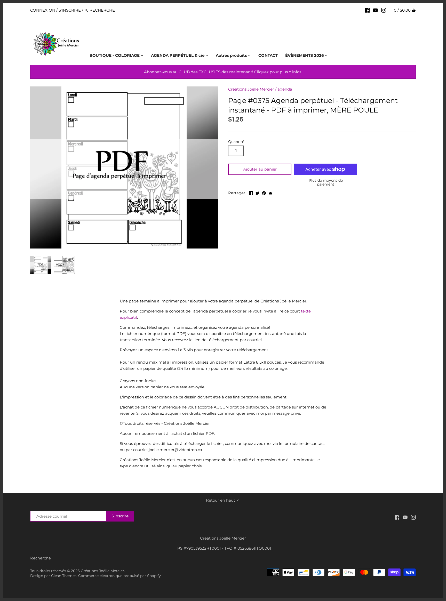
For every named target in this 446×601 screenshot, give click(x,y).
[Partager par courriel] (270, 192)
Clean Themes (63, 576)
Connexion (42, 10)
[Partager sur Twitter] (257, 192)
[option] (40, 265)
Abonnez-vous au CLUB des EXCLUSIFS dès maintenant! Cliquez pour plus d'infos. (223, 71)
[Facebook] (367, 10)
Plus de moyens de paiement (326, 183)
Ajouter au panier (260, 169)
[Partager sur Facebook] (251, 192)
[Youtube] (375, 10)
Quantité (236, 142)
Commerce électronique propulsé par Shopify (119, 576)
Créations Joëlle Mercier (251, 89)
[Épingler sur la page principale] (264, 192)
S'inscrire (70, 10)
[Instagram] (383, 10)
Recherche (40, 558)
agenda (284, 89)
